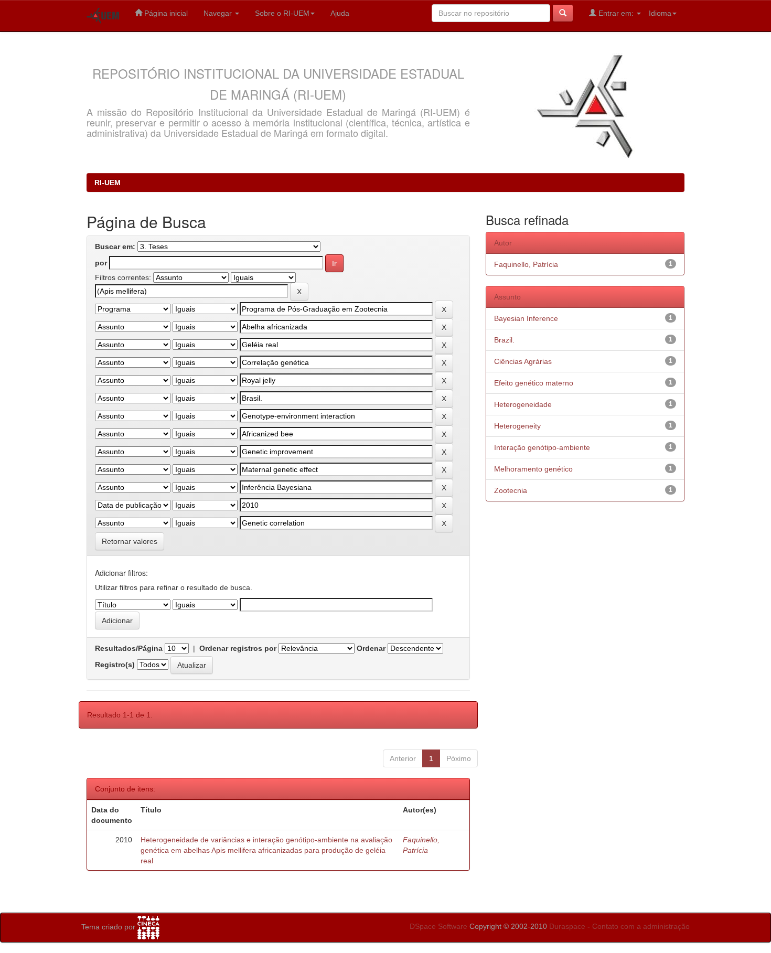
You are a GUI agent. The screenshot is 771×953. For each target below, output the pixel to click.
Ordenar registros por (237, 648)
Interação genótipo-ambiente (542, 447)
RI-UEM (107, 182)
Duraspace (567, 926)
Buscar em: (115, 246)
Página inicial (165, 13)
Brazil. (504, 340)
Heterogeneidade (523, 404)
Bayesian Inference (526, 318)
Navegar (219, 13)
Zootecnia (510, 490)
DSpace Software (438, 926)
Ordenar (371, 648)
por (101, 263)
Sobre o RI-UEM (282, 13)
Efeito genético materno (533, 383)
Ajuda (339, 13)
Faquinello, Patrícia (526, 264)
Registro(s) (115, 664)
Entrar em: (616, 13)
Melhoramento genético (533, 469)
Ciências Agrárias (523, 361)
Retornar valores (129, 541)
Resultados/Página (129, 648)
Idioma (660, 13)
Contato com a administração (641, 926)
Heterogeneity (517, 426)
